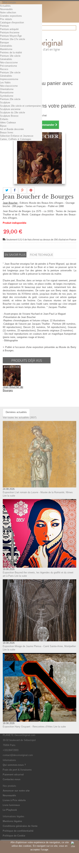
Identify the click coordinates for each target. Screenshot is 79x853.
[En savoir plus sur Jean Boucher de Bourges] (12, 375)
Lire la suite (9, 495)
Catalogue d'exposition (12, 22)
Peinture (4, 25)
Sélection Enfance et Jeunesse (16, 135)
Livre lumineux (11, 805)
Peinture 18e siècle (10, 55)
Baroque (4, 42)
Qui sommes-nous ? (14, 765)
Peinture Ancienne (9, 32)
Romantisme (6, 92)
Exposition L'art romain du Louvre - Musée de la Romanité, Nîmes (38, 492)
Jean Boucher (10, 202)
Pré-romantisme (8, 65)
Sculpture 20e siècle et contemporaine (20, 105)
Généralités (6, 45)
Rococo (4, 69)
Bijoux (3, 125)
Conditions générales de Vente (20, 826)
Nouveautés (6, 9)
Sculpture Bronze (9, 115)
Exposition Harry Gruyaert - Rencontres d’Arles (28, 726)
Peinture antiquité (9, 29)
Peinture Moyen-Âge (11, 35)
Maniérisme (6, 49)
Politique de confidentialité (18, 830)
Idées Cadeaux (8, 122)
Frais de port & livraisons (17, 769)
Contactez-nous (11, 779)
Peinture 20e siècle (10, 99)
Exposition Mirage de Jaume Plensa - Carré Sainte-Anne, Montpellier (39, 646)
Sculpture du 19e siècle (12, 112)
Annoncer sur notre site (16, 790)
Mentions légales (12, 821)
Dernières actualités (16, 412)
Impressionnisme (9, 79)
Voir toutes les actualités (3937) (19, 417)
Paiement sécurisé (13, 774)
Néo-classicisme (9, 62)
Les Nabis (5, 82)
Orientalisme (6, 89)
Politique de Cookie (14, 835)
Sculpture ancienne (10, 109)
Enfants (4, 119)
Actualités (5, 5)
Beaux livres (6, 132)
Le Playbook (10, 810)
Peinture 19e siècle (10, 72)
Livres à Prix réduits (14, 800)
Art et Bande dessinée (12, 129)
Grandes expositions (11, 15)
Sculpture (5, 102)
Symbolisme (6, 95)
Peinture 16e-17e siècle (12, 39)
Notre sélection (8, 12)
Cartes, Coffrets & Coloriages (15, 139)
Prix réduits (6, 19)
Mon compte (9, 2)
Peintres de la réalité (11, 52)
